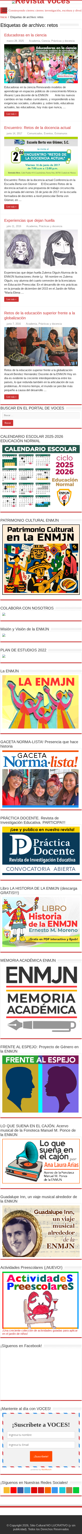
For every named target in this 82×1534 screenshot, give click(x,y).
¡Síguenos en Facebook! (21, 1346)
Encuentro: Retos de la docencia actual (37, 128)
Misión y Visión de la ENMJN (24, 629)
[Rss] (7, 1490)
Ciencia (46, 40)
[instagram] (55, 1490)
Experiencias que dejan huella (29, 220)
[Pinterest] (34, 1490)
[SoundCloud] (48, 1490)
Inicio (3, 17)
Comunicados (34, 133)
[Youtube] (41, 1490)
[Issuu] (69, 1490)
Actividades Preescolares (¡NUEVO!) (31, 1267)
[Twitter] (27, 1490)
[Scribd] (62, 1490)
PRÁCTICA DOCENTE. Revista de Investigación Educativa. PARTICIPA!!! (32, 820)
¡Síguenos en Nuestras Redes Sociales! (34, 1482)
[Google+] (13, 1490)
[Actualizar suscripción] (81, 24)
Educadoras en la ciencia (25, 35)
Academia (34, 40)
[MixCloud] (76, 1490)
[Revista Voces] (41, 2)
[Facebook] (20, 1490)
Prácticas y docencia (63, 40)
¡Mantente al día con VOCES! (25, 1409)
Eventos (48, 133)
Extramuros (61, 133)
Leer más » (11, 114)
